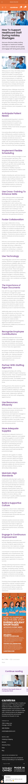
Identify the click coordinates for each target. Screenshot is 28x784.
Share (3, 662)
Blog (3, 750)
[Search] (5, 7)
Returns (4, 742)
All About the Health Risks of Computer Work (11, 690)
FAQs (3, 747)
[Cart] (20, 7)
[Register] (24, 763)
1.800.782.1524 (5, 728)
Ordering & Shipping (7, 739)
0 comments (16, 659)
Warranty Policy (6, 745)
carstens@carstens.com (8, 731)
